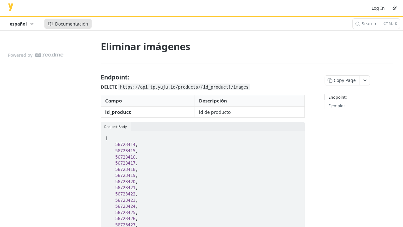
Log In (378, 8)
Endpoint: (337, 97)
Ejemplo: (336, 105)
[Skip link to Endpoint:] (96, 77)
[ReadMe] (49, 55)
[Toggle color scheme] (395, 8)
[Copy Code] (297, 136)
